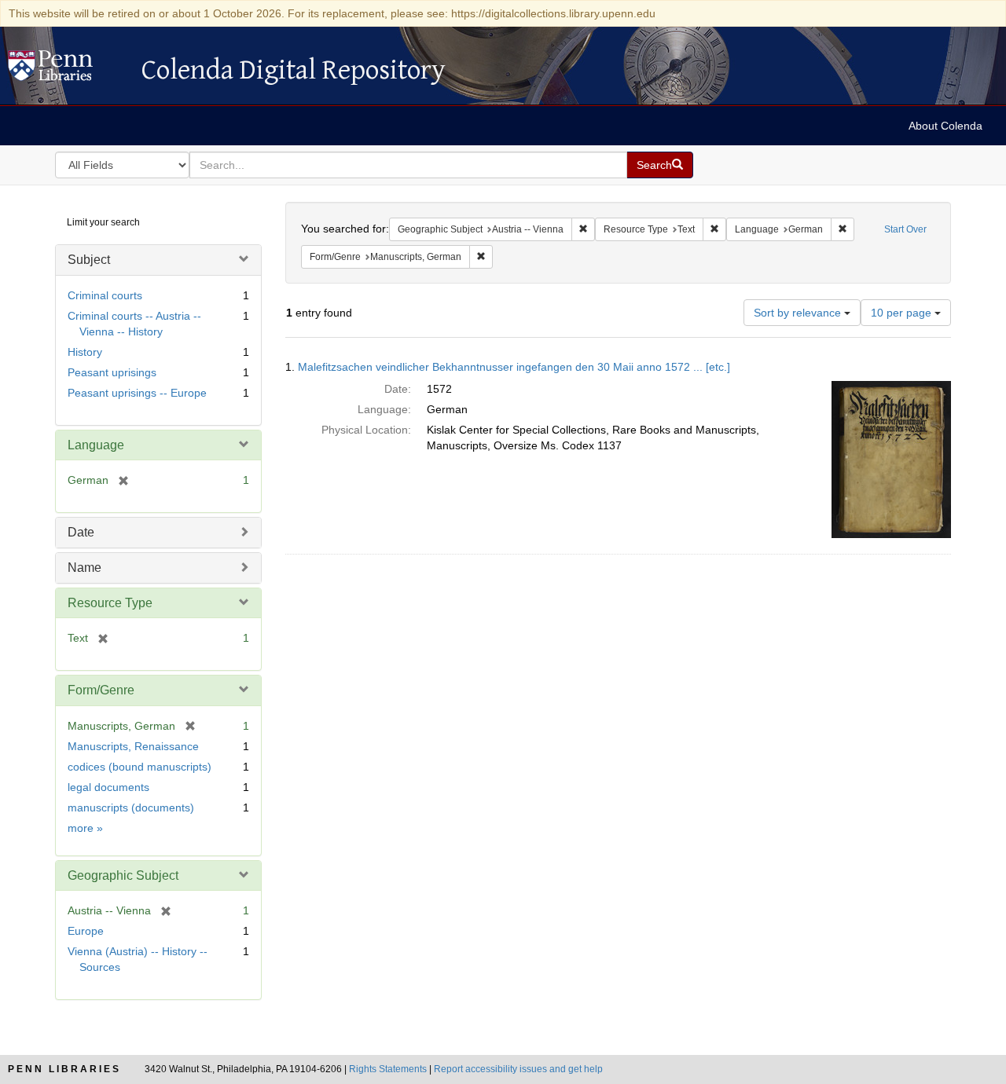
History (85, 352)
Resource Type (110, 603)
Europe (86, 931)
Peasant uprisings (112, 372)
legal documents (108, 787)
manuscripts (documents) (131, 807)
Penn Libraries (64, 1069)
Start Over (905, 229)
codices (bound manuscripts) (139, 766)
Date (81, 532)
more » (85, 828)
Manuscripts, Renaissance (133, 746)
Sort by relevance (799, 312)
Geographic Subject (123, 875)
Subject (89, 259)
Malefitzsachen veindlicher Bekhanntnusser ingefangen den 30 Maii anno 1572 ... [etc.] (514, 367)
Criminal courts (105, 295)
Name (84, 567)
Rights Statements (388, 1069)
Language (96, 445)
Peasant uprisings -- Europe (137, 392)
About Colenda (945, 125)
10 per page (902, 312)
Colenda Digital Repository (67, 70)
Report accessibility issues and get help (518, 1069)
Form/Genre (101, 690)
